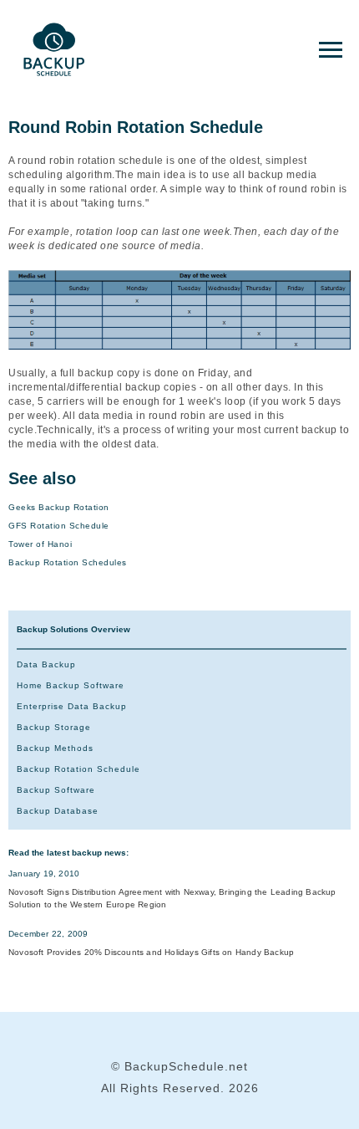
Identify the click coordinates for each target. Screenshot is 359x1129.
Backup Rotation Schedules (67, 562)
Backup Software (56, 789)
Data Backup (46, 664)
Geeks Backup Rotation (58, 507)
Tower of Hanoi (40, 544)
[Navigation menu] (330, 50)
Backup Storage (54, 727)
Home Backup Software (70, 685)
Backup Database (58, 810)
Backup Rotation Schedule (78, 769)
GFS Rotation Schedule (58, 525)
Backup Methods (55, 748)
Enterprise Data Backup (72, 706)
